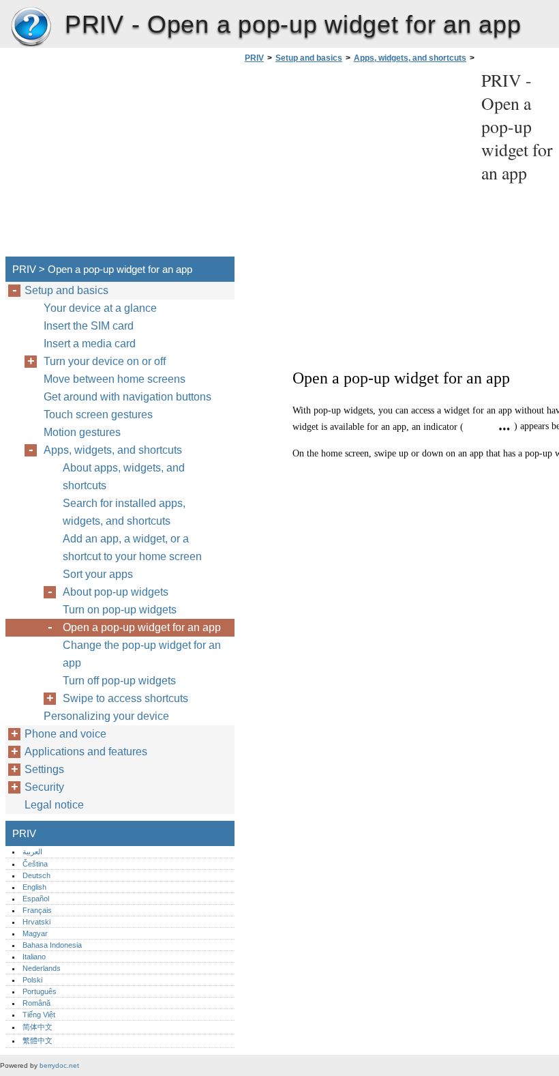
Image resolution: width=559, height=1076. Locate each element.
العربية (32, 851)
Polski (32, 980)
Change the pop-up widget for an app (142, 654)
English (34, 887)
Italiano (34, 957)
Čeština (35, 864)
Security (44, 787)
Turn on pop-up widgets (120, 609)
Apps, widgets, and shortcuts (410, 58)
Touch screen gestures (98, 414)
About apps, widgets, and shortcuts (124, 476)
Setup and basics (308, 58)
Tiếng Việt (38, 1014)
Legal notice (54, 805)
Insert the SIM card (89, 326)
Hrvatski (36, 922)
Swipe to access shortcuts (125, 698)
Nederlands (41, 968)
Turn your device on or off (105, 361)
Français (37, 910)
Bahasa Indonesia (52, 945)
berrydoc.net (59, 1065)
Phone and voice (65, 734)
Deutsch (36, 875)
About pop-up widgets (115, 592)
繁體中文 (37, 1040)
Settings (44, 769)
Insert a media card (90, 343)
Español (35, 899)
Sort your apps (98, 574)
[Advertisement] (355, 163)
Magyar (35, 933)
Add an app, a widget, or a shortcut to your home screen (132, 547)
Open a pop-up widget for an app (142, 627)
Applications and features (86, 751)
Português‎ (39, 991)
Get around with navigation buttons (127, 397)
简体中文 (37, 1027)
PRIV (30, 27)
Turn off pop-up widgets (119, 680)
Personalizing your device (106, 716)
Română (36, 1003)
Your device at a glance (100, 308)
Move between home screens (114, 379)
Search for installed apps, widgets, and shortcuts (124, 512)
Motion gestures (82, 432)
